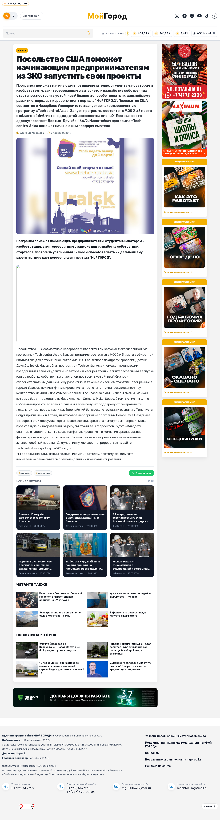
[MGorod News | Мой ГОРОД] (110, 16)
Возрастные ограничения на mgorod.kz (173, 759)
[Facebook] (192, 16)
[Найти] (88, 33)
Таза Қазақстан (15, 3)
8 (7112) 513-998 (78, 788)
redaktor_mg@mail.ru (192, 788)
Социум (22, 50)
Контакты (152, 753)
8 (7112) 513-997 (22, 788)
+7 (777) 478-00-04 (81, 792)
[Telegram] (184, 16)
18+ (214, 16)
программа (44, 473)
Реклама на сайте (158, 766)
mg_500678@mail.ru (136, 788)
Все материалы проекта (176, 212)
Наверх (208, 806)
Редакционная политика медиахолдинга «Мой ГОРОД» (178, 744)
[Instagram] (177, 16)
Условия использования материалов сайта (175, 736)
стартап (25, 473)
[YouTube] (199, 16)
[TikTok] (207, 16)
